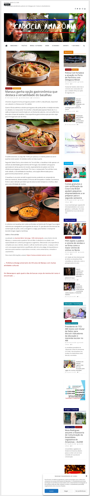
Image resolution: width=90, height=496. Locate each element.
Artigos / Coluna (70, 427)
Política (24, 45)
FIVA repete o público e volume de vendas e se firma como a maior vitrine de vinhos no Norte (75, 245)
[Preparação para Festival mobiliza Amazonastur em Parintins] (69, 115)
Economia (55, 45)
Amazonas (13, 45)
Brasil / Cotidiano (36, 45)
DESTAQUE (9, 88)
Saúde (47, 45)
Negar (66, 491)
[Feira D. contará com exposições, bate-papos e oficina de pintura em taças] (69, 268)
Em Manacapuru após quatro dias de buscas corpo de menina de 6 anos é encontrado (32, 274)
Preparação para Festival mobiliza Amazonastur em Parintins (80, 119)
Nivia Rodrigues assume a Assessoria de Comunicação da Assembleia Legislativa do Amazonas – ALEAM (74, 436)
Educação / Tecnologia (71, 323)
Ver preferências (80, 491)
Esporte (66, 45)
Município (75, 69)
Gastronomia (17, 88)
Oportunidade (76, 237)
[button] (86, 476)
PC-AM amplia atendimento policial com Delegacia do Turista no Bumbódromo (27, 6)
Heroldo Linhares (25, 98)
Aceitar (51, 491)
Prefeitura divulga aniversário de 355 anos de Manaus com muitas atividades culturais (30, 264)
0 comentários (36, 98)
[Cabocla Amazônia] (6, 46)
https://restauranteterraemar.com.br (38, 255)
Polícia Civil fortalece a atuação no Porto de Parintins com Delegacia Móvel (74, 76)
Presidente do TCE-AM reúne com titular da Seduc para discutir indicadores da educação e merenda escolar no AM (75, 333)
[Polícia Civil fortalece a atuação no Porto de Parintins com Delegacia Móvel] (75, 56)
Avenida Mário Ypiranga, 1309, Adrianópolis (29, 238)
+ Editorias (75, 45)
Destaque (68, 69)
